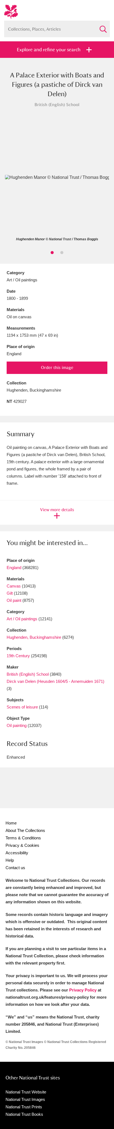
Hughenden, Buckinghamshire (34, 637)
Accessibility (17, 852)
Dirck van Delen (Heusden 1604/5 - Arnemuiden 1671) (55, 681)
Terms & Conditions (23, 838)
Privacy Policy (83, 990)
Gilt (10, 593)
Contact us (15, 867)
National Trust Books (24, 1114)
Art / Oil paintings (22, 618)
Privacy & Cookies (22, 845)
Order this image (57, 367)
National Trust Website (26, 1092)
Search (103, 27)
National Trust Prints (24, 1106)
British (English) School (28, 674)
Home (11, 823)
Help (10, 860)
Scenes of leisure (22, 707)
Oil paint (14, 600)
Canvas (14, 586)
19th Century (18, 655)
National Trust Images (25, 1099)
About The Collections (25, 830)
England (14, 567)
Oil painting (17, 725)
